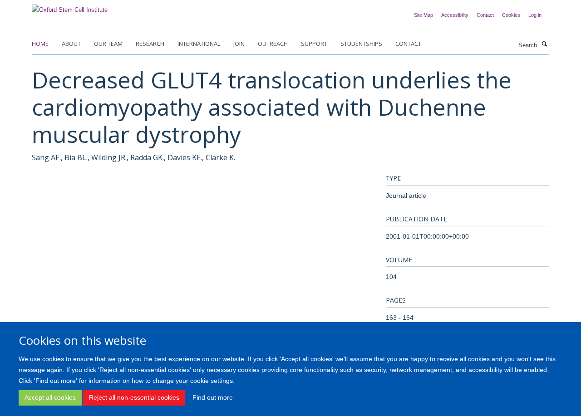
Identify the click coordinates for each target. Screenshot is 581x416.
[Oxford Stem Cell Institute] (70, 7)
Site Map (423, 15)
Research (150, 43)
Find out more (212, 397)
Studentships (361, 43)
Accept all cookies (50, 397)
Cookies (511, 15)
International (198, 43)
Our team (108, 43)
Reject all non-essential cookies (134, 397)
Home (40, 43)
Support (314, 43)
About (71, 43)
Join (239, 43)
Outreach (273, 43)
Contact (485, 15)
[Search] (544, 44)
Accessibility (454, 15)
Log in (535, 15)
